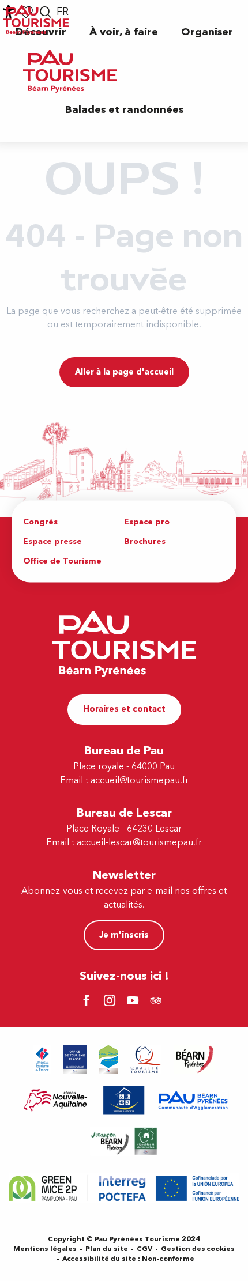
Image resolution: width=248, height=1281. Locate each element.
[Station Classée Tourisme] (108, 1059)
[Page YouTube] (134, 1001)
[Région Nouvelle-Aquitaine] (56, 1100)
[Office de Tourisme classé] (75, 1059)
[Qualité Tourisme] (146, 1059)
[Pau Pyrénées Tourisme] (70, 71)
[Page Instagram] (111, 1001)
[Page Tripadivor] (157, 1001)
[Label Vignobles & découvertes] (124, 1141)
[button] (123, 32)
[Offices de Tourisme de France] (42, 1059)
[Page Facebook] (88, 1001)
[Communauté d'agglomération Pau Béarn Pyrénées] (192, 1100)
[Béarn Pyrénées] (194, 1059)
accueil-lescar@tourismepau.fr (139, 842)
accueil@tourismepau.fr (140, 780)
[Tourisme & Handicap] (124, 1100)
